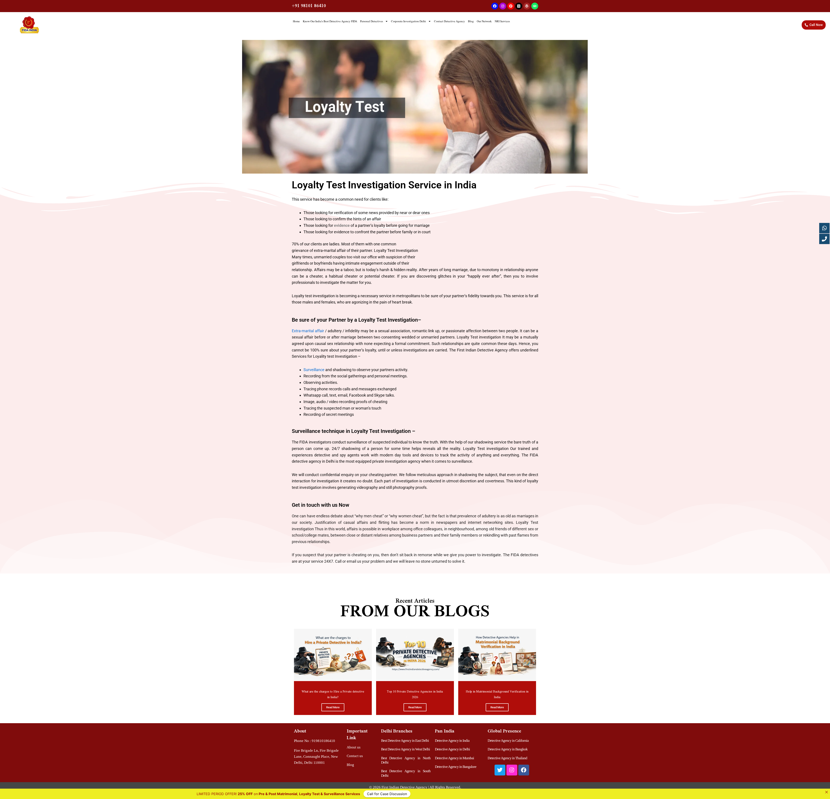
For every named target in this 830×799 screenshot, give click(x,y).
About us (354, 747)
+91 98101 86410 (309, 5)
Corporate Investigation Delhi (408, 21)
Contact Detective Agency (449, 21)
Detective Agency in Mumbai (454, 758)
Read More (333, 707)
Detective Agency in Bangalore (455, 767)
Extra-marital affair (308, 331)
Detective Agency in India (452, 741)
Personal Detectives (371, 21)
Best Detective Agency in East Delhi (405, 741)
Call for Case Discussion (513, 794)
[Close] (826, 792)
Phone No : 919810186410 (314, 741)
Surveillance (314, 369)
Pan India (444, 731)
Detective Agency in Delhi (452, 749)
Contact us (355, 756)
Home (296, 21)
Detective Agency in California (508, 741)
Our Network (484, 21)
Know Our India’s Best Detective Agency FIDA (330, 21)
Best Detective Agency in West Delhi (405, 749)
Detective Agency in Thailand (507, 758)
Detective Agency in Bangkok (508, 749)
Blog (471, 21)
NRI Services (502, 21)
